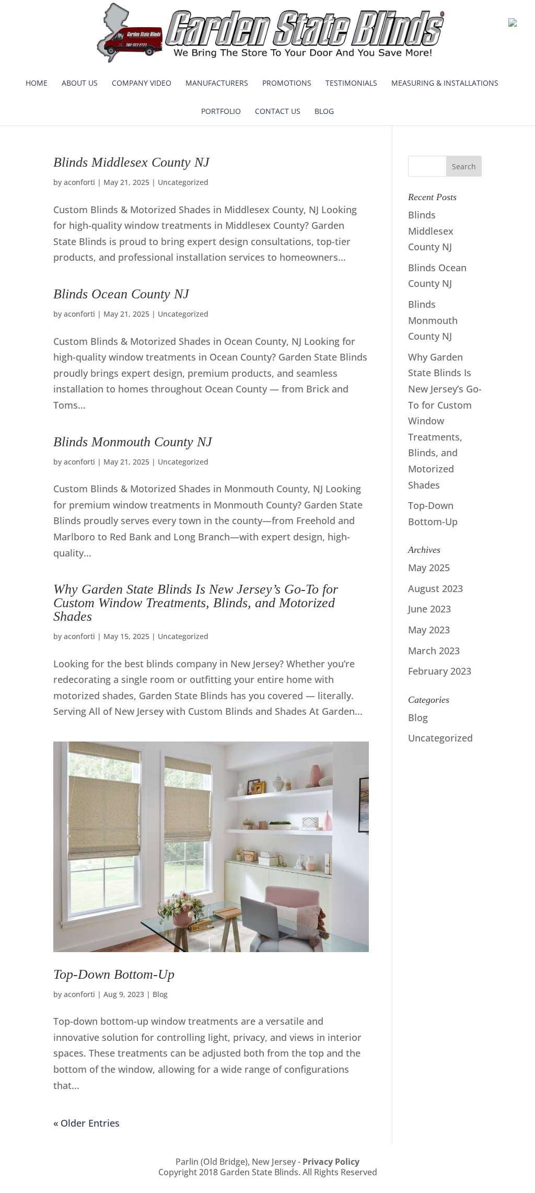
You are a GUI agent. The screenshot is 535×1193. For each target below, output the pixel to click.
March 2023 (434, 650)
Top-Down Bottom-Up (114, 974)
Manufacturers (216, 83)
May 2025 (429, 567)
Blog (324, 111)
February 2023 (439, 671)
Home (37, 83)
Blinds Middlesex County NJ (131, 162)
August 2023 (435, 588)
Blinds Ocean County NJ (121, 294)
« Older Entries (86, 1123)
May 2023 (429, 629)
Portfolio (221, 111)
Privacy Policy (331, 1161)
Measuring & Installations (444, 83)
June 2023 (429, 609)
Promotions (286, 83)
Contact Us (277, 111)
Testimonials (351, 83)
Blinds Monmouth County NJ (132, 441)
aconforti (79, 182)
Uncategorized (183, 182)
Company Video (141, 83)
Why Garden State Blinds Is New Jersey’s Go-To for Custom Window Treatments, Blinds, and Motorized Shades (195, 603)
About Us (80, 83)
